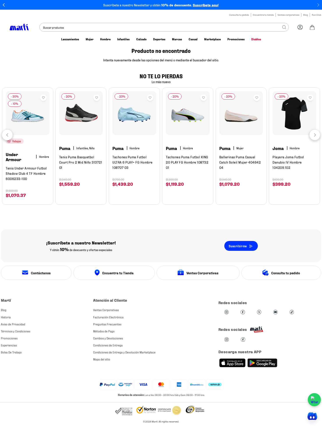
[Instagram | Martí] (226, 312)
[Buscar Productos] (284, 27)
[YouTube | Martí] (275, 312)
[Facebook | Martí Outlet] (243, 340)
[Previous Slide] (4, 5)
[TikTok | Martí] (291, 312)
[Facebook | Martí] (242, 312)
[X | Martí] (259, 312)
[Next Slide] (318, 5)
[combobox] (164, 27)
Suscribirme (238, 246)
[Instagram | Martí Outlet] (226, 340)
